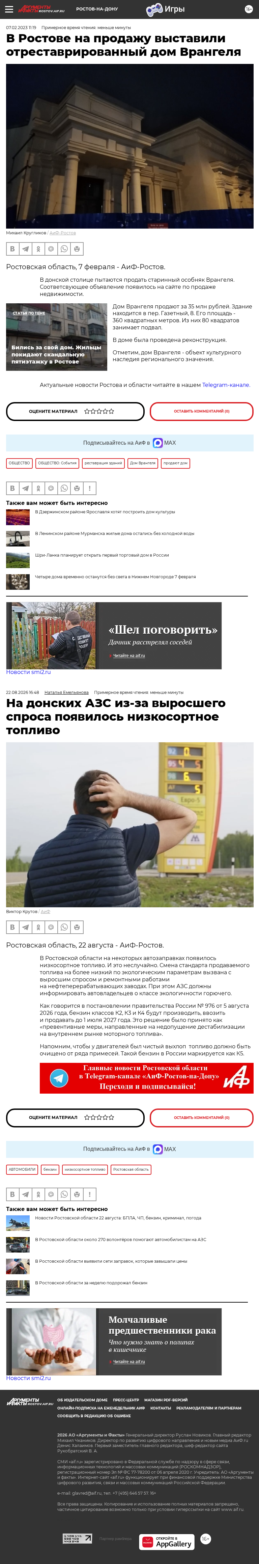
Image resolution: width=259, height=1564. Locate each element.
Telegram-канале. (227, 385)
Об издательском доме (82, 1400)
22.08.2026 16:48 (22, 692)
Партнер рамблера (115, 1539)
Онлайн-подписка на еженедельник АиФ (101, 1408)
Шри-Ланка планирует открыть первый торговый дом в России (102, 555)
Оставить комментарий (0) (202, 411)
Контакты (160, 1408)
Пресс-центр (126, 1400)
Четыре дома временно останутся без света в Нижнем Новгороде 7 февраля (115, 576)
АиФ (45, 911)
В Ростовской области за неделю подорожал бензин (91, 1282)
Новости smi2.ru (28, 672)
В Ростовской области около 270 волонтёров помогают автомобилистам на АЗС (120, 1239)
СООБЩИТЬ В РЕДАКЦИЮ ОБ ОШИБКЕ (94, 1416)
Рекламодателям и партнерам (208, 1408)
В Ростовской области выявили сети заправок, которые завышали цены (111, 1261)
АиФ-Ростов (63, 232)
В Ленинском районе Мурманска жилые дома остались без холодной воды (114, 533)
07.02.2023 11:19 (21, 27)
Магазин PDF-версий (166, 1400)
